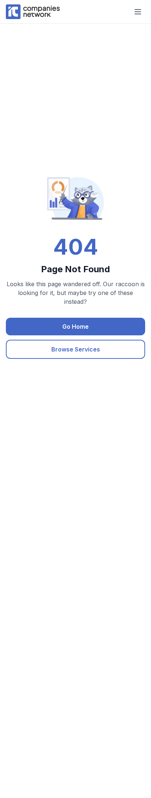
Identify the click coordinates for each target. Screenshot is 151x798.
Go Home (75, 326)
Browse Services (75, 349)
